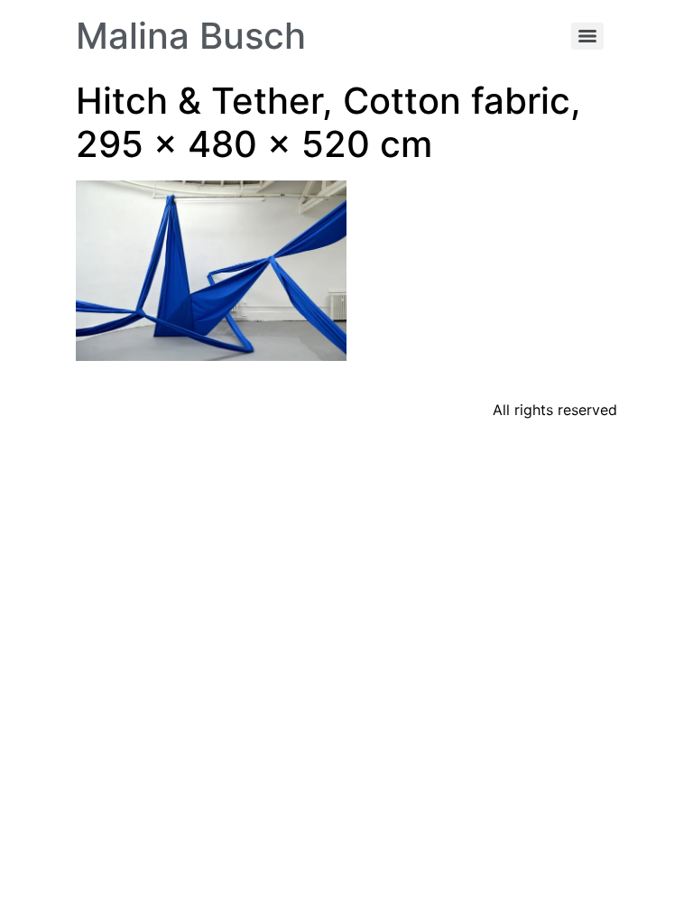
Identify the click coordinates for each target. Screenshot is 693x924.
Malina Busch (191, 36)
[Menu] (587, 36)
